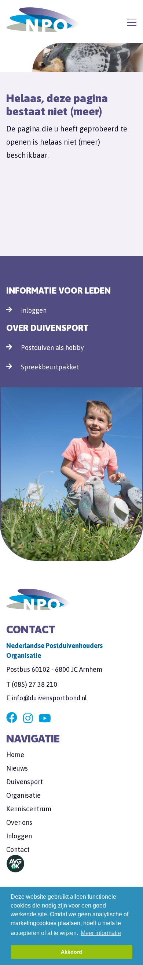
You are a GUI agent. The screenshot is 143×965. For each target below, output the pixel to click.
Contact (18, 849)
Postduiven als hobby (52, 347)
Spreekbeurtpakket (50, 367)
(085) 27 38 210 (34, 684)
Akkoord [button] (71, 952)
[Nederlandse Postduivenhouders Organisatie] (43, 19)
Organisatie (23, 795)
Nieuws (17, 768)
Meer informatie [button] (101, 933)
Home (15, 755)
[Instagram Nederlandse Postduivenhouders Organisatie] (28, 718)
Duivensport (24, 782)
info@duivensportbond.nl (49, 698)
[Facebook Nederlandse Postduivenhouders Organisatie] (11, 718)
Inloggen (34, 310)
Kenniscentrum (28, 809)
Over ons (19, 822)
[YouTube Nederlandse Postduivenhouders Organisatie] (44, 718)
